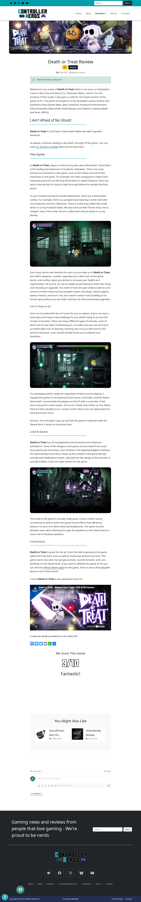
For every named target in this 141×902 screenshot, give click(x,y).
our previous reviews (47, 146)
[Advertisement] (70, 697)
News (79, 13)
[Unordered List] (54, 785)
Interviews (86, 884)
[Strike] (48, 785)
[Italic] (42, 785)
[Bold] (39, 785)
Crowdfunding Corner (68, 884)
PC (65, 67)
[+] (70, 785)
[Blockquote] (57, 785)
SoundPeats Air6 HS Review (56, 735)
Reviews (99, 13)
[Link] (64, 785)
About (113, 13)
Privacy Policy (117, 899)
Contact (125, 13)
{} (67, 785)
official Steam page (53, 567)
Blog (88, 13)
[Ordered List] (51, 785)
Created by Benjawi (71, 899)
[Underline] (45, 785)
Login (108, 771)
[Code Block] (61, 785)
